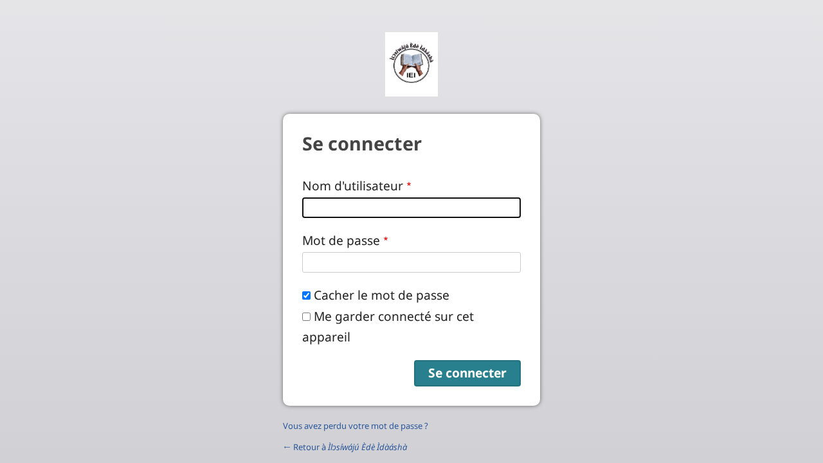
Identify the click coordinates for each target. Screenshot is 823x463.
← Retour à (345, 447)
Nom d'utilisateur (352, 185)
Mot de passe (341, 240)
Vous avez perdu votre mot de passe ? (355, 425)
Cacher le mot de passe (381, 295)
